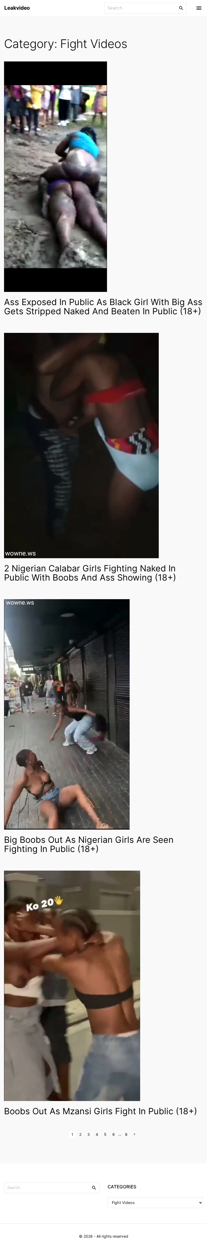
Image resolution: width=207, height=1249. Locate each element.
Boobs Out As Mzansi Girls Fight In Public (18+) (100, 1111)
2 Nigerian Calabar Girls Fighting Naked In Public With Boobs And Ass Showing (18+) (90, 573)
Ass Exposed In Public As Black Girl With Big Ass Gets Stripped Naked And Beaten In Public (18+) (103, 306)
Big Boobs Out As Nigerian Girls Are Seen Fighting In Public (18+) (89, 844)
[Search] (181, 8)
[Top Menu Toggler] (199, 8)
